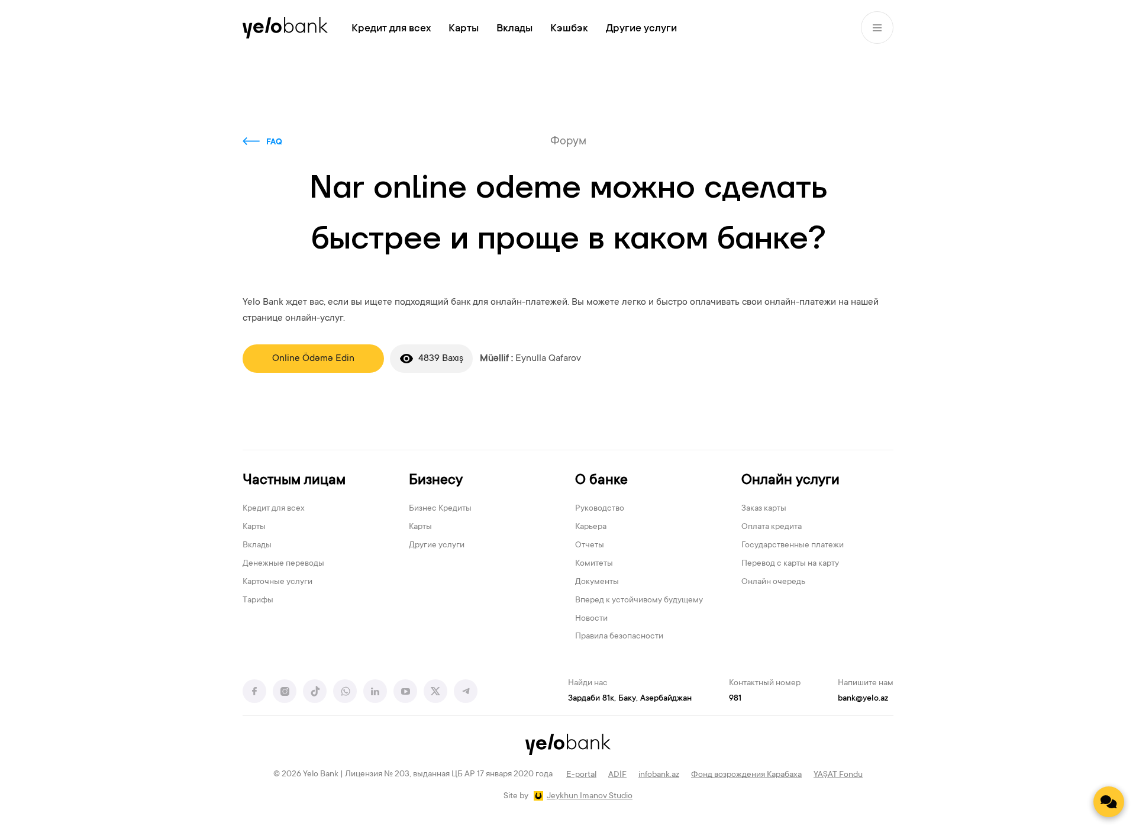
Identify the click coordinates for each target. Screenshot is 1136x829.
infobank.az (658, 775)
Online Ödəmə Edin (313, 358)
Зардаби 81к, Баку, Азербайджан (630, 699)
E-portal (581, 775)
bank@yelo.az (863, 699)
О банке (601, 481)
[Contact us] (1108, 801)
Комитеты (594, 564)
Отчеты (589, 545)
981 (735, 699)
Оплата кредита (771, 527)
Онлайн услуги (790, 481)
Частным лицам (294, 481)
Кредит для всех (391, 29)
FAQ (274, 142)
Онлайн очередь (773, 582)
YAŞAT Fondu (838, 775)
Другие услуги (641, 29)
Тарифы (258, 600)
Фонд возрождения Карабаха (746, 775)
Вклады (514, 29)
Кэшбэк (569, 29)
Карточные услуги (277, 582)
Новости (591, 619)
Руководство (599, 509)
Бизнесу (436, 481)
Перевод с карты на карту (790, 564)
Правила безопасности (619, 636)
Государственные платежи (792, 545)
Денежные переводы (283, 564)
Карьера (590, 527)
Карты (463, 29)
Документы (597, 582)
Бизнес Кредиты (440, 509)
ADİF (617, 775)
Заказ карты (763, 509)
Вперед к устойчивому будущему (639, 600)
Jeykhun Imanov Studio (589, 796)
